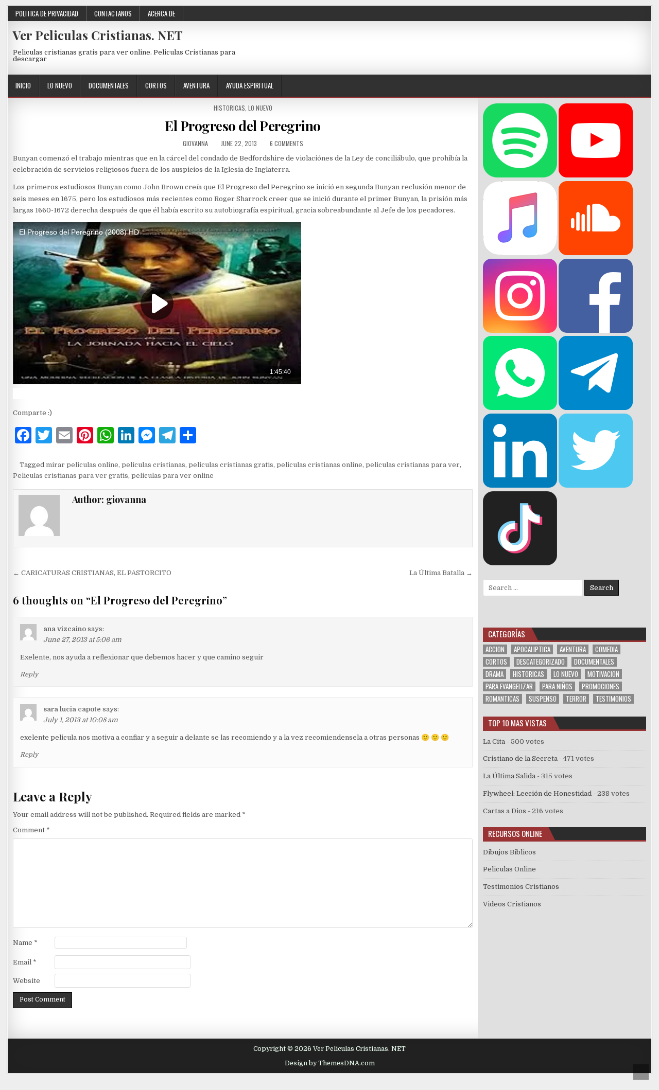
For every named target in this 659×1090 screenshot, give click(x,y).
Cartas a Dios (504, 811)
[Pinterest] (594, 86)
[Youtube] (618, 86)
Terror (576, 699)
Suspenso (543, 699)
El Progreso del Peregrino (243, 126)
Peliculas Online (509, 869)
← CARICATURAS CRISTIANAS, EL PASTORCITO (92, 573)
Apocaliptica (532, 649)
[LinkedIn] (520, 485)
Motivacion (603, 674)
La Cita (494, 741)
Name (25, 942)
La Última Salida (509, 776)
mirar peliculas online (82, 465)
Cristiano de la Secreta (520, 758)
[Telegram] (596, 408)
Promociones (600, 686)
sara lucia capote (72, 709)
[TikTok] (520, 563)
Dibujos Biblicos (509, 852)
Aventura (196, 85)
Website (26, 981)
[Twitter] (569, 86)
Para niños (557, 686)
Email (25, 962)
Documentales (109, 85)
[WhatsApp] (520, 408)
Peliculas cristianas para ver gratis (70, 475)
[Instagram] (606, 86)
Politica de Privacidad (46, 13)
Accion (495, 649)
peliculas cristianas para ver (413, 465)
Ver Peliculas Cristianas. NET (98, 35)
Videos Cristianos (512, 904)
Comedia (606, 649)
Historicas (229, 107)
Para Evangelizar (509, 686)
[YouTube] (596, 175)
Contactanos (113, 13)
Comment (31, 830)
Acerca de (161, 13)
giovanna (195, 143)
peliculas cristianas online (319, 465)
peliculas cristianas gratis (230, 465)
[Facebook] (581, 86)
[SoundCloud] (631, 86)
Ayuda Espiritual (249, 85)
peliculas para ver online (172, 475)
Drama (494, 674)
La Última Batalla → (441, 573)
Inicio (23, 85)
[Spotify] (520, 175)
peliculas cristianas (153, 465)
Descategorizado (540, 662)
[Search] (643, 86)
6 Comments (286, 143)
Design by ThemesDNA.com (330, 1063)
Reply (29, 674)
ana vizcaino (64, 629)
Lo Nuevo (59, 85)
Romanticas (502, 699)
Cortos (156, 85)
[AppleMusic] (520, 253)
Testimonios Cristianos (521, 886)
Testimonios (613, 699)
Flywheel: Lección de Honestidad (537, 793)
